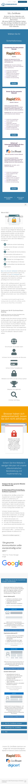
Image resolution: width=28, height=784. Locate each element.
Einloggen (14, 1)
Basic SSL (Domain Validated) (9, 271)
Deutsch (9, 1)
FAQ (6, 732)
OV (8, 274)
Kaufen (14, 83)
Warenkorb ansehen (22, 1)
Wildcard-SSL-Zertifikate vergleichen (11, 535)
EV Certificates (15, 274)
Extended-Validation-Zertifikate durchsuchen (14, 716)
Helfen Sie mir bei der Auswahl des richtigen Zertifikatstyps (13, 580)
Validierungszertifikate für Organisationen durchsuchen (14, 668)
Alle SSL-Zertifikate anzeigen (8, 198)
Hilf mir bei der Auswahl (20, 198)
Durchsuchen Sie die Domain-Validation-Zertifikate (14, 630)
